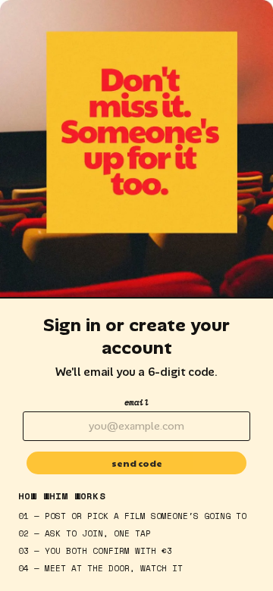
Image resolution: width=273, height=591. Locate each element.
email (136, 402)
